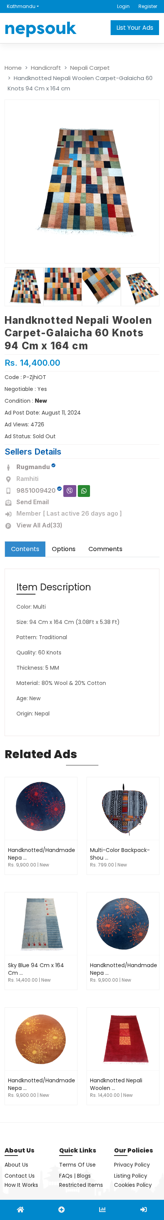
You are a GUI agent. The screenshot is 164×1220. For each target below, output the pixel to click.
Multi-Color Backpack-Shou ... (120, 854)
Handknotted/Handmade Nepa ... (41, 854)
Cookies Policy (133, 1185)
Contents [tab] (25, 549)
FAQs (65, 1176)
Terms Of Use (77, 1165)
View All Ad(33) (39, 525)
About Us (16, 1165)
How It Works (21, 1185)
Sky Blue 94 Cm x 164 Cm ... (36, 969)
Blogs (84, 1176)
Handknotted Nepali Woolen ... (116, 1084)
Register (147, 6)
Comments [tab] (105, 549)
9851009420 (36, 490)
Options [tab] (64, 549)
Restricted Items (81, 1185)
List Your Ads (134, 27)
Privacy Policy (132, 1165)
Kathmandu (21, 6)
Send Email (32, 502)
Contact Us (20, 1176)
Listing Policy (130, 1176)
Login (123, 6)
